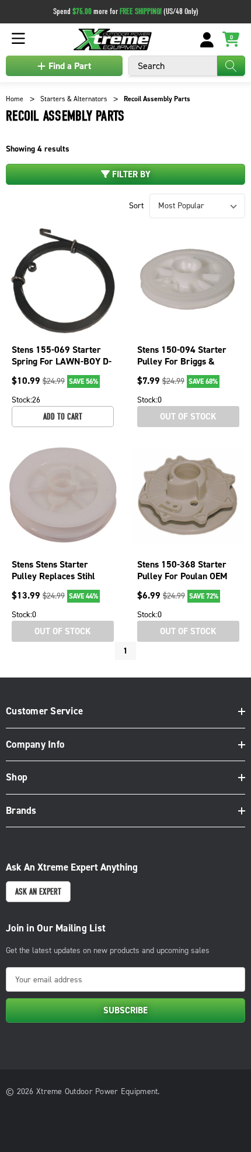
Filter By (130, 174)
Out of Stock (188, 416)
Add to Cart (62, 416)
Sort (136, 205)
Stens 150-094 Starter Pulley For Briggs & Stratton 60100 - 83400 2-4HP (184, 367)
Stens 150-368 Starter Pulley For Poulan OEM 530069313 (182, 576)
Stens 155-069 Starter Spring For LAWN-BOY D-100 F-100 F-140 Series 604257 (61, 367)
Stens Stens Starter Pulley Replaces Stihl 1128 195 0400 (53, 576)
